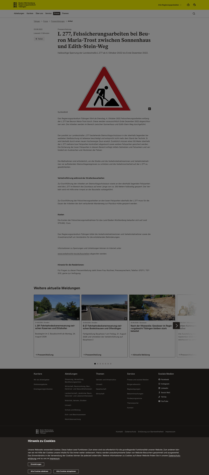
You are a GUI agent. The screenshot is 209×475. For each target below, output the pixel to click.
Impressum (55, 458)
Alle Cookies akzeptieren (66, 471)
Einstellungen (36, 464)
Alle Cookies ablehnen (39, 471)
